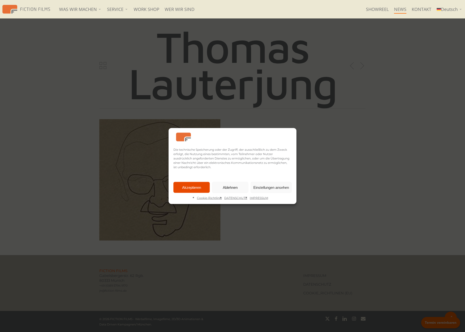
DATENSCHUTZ (235, 198)
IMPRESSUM (259, 198)
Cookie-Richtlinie (209, 198)
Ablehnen (230, 187)
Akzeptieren (191, 187)
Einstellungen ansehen (271, 187)
